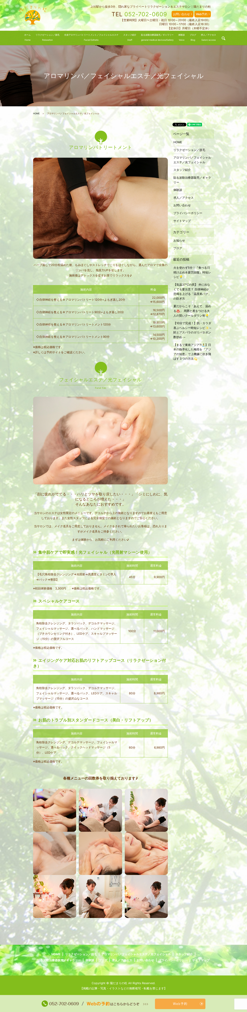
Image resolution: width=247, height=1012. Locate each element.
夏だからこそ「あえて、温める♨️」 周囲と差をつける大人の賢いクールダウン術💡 (192, 310)
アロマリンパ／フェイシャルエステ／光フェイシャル (192, 160)
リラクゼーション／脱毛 (189, 150)
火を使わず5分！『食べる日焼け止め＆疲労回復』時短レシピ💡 (192, 272)
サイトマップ (182, 221)
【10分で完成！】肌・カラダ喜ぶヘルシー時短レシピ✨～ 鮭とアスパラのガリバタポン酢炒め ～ (192, 330)
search (223, 38)
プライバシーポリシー (187, 213)
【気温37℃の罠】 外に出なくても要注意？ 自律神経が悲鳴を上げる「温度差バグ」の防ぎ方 (192, 291)
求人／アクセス (183, 197)
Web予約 (201, 14)
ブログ (177, 248)
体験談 (177, 190)
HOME (36, 113)
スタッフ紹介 (182, 170)
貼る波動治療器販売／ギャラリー (192, 180)
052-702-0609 (145, 14)
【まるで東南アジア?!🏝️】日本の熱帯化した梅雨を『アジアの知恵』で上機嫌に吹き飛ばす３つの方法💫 (192, 352)
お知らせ (179, 240)
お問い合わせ (181, 14)
